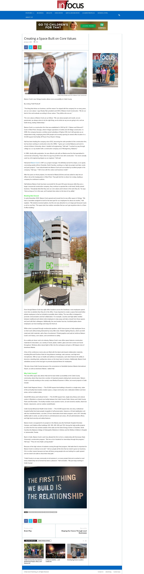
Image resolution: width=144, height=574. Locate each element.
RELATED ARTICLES (30, 540)
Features (29, 13)
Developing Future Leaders (75, 560)
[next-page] (86, 541)
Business (40, 13)
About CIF (29, 17)
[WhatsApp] (40, 47)
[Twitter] (31, 47)
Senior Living (103, 13)
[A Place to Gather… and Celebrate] (55, 551)
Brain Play (28, 531)
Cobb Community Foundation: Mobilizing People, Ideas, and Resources (33, 561)
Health (49, 13)
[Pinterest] (35, 47)
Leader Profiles (88, 13)
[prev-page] (83, 541)
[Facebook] (26, 47)
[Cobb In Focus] (72, 5)
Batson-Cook (35, 163)
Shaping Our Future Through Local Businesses (74, 532)
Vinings (54, 512)
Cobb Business (47, 512)
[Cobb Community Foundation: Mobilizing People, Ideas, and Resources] (34, 551)
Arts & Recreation (72, 13)
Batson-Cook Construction (36, 512)
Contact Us (100, 572)
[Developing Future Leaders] (77, 551)
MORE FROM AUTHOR (44, 540)
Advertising (108, 572)
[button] (119, 15)
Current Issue (117, 572)
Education (59, 13)
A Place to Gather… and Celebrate (53, 560)
